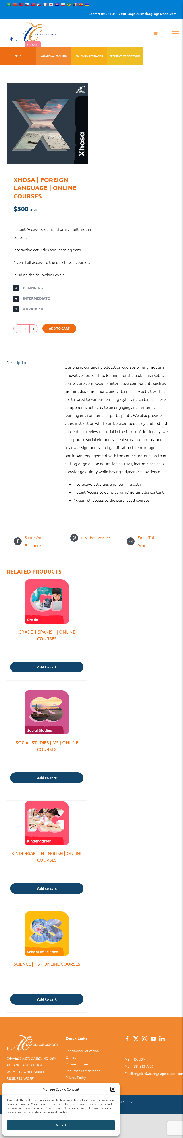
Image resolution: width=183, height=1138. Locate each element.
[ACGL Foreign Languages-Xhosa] (47, 123)
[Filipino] (39, 4)
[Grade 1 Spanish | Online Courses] (47, 601)
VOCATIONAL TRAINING (54, 56)
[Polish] (63, 4)
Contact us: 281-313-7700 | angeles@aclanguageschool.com (132, 14)
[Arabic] (9, 4)
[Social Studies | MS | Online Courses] (47, 712)
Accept (61, 1125)
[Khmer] (57, 4)
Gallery (71, 1057)
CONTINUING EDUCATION (89, 56)
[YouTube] (153, 1038)
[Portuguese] (69, 4)
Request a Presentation (83, 1070)
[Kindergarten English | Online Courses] (47, 823)
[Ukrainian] (87, 4)
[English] (33, 4)
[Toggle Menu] (175, 33)
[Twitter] (136, 1038)
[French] (45, 4)
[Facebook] (127, 1038)
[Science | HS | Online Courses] (47, 933)
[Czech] (27, 4)
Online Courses (77, 1064)
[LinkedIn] (162, 1038)
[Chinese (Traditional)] (21, 4)
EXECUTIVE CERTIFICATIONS (125, 56)
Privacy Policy (76, 1077)
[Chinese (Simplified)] (15, 4)
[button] (113, 1089)
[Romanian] (75, 4)
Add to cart (59, 328)
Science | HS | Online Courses (47, 964)
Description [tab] (17, 362)
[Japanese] (51, 4)
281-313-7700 (143, 1066)
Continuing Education (82, 1050)
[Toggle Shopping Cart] (155, 33)
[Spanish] (81, 4)
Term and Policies (121, 1102)
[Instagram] (144, 1038)
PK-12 (18, 56)
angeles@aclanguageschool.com (158, 1073)
